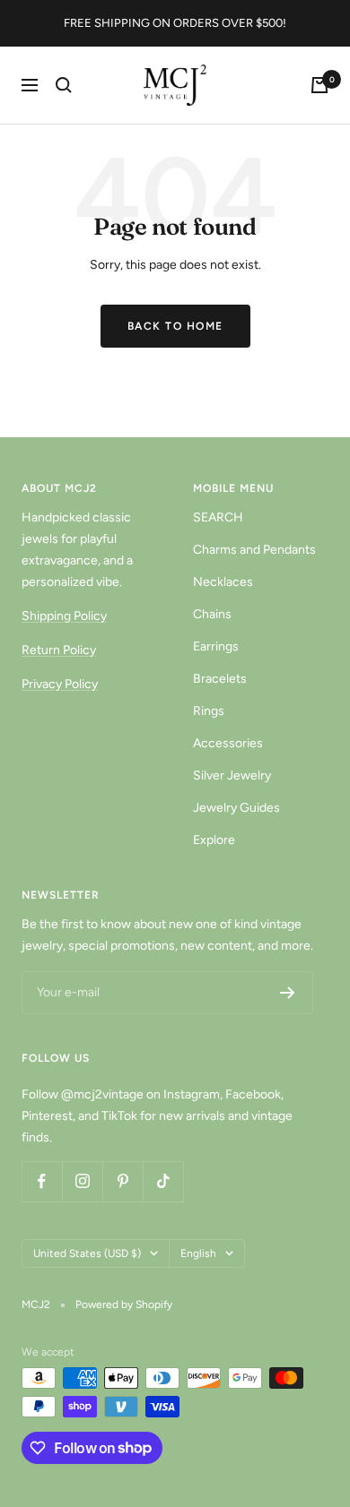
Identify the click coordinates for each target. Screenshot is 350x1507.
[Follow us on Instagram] (82, 1181)
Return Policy (59, 650)
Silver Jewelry (232, 775)
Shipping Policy (64, 616)
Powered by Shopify (123, 1304)
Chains (212, 614)
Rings (208, 711)
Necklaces (223, 582)
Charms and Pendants (254, 549)
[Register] (287, 992)
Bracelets (220, 678)
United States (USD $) (87, 1253)
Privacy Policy (60, 684)
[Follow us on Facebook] (42, 1181)
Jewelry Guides (236, 807)
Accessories (228, 743)
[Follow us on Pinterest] (122, 1181)
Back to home (175, 326)
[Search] (64, 85)
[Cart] (319, 85)
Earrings (216, 646)
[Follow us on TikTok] (163, 1181)
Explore (214, 840)
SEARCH (218, 517)
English (198, 1253)
